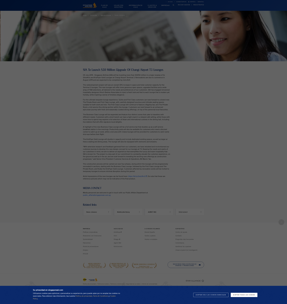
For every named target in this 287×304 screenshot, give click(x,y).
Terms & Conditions (100, 296)
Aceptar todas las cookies (244, 295)
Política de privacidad (83, 296)
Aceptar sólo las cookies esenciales (211, 295)
